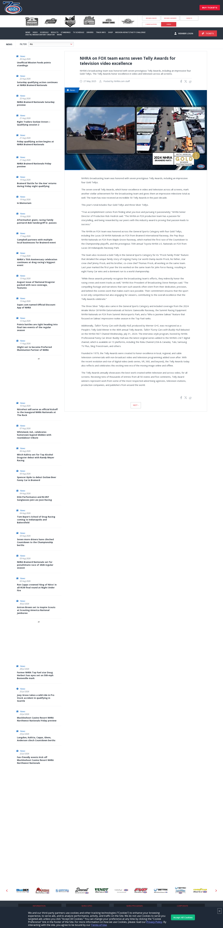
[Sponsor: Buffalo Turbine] (23, 891)
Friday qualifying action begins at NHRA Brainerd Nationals (35, 143)
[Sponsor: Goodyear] (180, 891)
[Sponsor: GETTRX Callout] (161, 891)
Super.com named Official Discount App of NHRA (36, 306)
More (59, 34)
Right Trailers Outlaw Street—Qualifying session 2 (33, 123)
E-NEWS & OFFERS (151, 24)
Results (54, 32)
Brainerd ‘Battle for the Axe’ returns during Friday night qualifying (36, 185)
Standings (66, 32)
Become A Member (170, 18)
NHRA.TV (189, 18)
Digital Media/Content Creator (40, 34)
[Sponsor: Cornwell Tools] (42, 891)
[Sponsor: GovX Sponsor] (200, 891)
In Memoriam (24, 203)
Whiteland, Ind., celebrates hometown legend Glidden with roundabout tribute (34, 435)
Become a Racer (151, 18)
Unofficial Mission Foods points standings (34, 64)
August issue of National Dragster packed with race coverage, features (36, 285)
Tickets (210, 33)
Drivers (90, 32)
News (27, 32)
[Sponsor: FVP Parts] (121, 891)
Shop (110, 32)
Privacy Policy (154, 922)
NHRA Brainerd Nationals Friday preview (34, 165)
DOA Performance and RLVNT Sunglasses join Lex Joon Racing (34, 498)
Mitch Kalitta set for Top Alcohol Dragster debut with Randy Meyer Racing (35, 457)
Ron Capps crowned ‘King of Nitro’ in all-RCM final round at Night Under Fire (37, 587)
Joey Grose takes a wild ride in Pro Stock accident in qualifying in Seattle (35, 698)
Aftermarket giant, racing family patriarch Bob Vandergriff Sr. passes (37, 221)
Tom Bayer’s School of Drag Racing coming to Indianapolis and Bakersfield (36, 519)
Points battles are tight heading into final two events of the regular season (37, 327)
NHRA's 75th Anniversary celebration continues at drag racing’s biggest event (37, 262)
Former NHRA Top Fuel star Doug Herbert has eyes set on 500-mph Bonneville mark (35, 675)
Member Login (185, 33)
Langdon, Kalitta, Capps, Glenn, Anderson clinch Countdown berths (36, 739)
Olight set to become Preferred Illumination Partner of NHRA (34, 348)
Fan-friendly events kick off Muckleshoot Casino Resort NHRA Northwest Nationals (35, 760)
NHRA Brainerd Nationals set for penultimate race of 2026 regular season (35, 565)
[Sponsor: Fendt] (82, 891)
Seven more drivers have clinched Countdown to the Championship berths (35, 542)
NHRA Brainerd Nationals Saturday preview (36, 103)
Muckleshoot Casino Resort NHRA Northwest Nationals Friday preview (36, 719)
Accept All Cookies (183, 917)
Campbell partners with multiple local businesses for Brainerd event (36, 241)
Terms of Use (99, 925)
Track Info (101, 32)
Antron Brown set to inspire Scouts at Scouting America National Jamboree (36, 610)
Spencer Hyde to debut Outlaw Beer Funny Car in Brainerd (36, 479)
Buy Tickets (209, 7)
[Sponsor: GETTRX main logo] (141, 891)
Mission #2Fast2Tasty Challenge (130, 32)
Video (35, 32)
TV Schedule (78, 32)
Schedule (44, 32)
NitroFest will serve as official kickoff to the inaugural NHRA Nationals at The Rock (37, 412)
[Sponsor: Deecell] (62, 891)
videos (169, 24)
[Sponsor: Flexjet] (101, 891)
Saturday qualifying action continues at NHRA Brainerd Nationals (37, 84)
